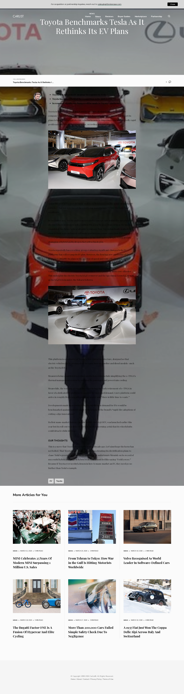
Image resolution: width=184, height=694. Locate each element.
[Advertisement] (92, 56)
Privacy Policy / (96, 679)
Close (172, 4)
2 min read (148, 551)
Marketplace (141, 16)
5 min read (37, 551)
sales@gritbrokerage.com (109, 4)
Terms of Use (108, 679)
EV (51, 481)
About (79, 679)
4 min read (148, 620)
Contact (86, 679)
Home (88, 16)
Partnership (156, 16)
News (98, 16)
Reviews (109, 16)
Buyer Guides (124, 16)
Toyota (59, 481)
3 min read (93, 551)
